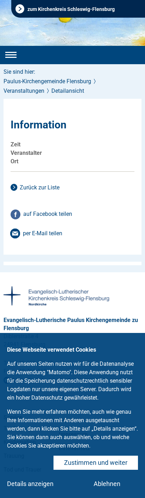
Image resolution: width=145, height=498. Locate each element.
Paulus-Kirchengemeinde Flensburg (47, 81)
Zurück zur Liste (39, 187)
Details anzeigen (30, 483)
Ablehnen (107, 483)
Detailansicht (67, 90)
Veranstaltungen (24, 90)
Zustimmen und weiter (95, 462)
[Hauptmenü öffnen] (11, 55)
